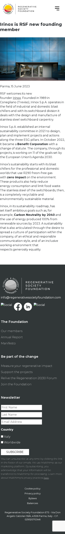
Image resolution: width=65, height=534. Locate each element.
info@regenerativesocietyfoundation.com (31, 297)
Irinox (17, 98)
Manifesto (8, 343)
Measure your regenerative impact (26, 366)
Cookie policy (32, 488)
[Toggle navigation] (57, 9)
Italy (7, 436)
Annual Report (12, 337)
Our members (11, 331)
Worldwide (12, 442)
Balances (32, 503)
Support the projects (16, 372)
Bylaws (33, 498)
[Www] (6, 304)
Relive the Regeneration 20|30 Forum (29, 378)
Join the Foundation (16, 384)
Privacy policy (33, 493)
